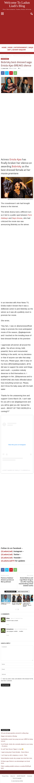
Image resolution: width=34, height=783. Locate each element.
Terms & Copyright (17, 778)
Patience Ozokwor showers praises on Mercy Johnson (7, 580)
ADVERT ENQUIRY (19, 50)
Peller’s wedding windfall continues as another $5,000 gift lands (16, 767)
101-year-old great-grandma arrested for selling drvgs (15, 733)
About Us (13, 776)
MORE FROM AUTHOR (23, 591)
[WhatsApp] (15, 73)
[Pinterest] (11, 73)
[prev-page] (16, 609)
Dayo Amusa (17, 218)
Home (2, 55)
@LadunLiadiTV (8, 561)
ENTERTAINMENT (20, 47)
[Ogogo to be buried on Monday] (6, 598)
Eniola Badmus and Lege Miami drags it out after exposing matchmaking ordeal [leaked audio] (26, 581)
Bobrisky (16, 166)
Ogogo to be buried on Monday (5, 603)
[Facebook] (3, 73)
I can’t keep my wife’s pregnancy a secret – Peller (14, 755)
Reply (7, 624)
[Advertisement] (17, 30)
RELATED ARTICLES (10, 591)
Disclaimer (29, 776)
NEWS (10, 47)
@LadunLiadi (6, 551)
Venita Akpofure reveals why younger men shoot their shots (16, 758)
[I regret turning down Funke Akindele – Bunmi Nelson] (28, 598)
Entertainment (8, 55)
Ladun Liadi (5, 68)
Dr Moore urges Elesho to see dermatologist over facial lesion (15, 762)
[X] (7, 73)
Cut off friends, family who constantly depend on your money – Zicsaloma (17, 745)
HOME (4, 47)
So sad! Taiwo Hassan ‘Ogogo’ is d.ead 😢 (17, 603)
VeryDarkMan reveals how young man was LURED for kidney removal (17, 740)
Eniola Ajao (16, 159)
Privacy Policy (5, 776)
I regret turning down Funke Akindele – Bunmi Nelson (27, 604)
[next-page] (18, 609)
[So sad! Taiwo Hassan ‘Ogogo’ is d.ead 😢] (17, 598)
